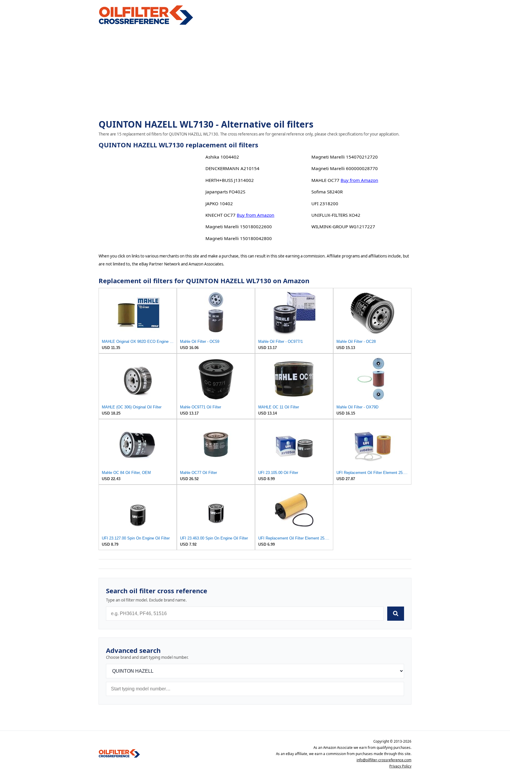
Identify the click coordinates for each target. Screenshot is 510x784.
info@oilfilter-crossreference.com (384, 760)
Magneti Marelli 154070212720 (344, 157)
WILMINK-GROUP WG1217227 (343, 226)
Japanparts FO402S (225, 192)
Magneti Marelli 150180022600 (238, 226)
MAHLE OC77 (325, 180)
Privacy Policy (400, 766)
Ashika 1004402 (222, 157)
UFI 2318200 (324, 203)
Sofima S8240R (327, 192)
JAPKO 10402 (219, 203)
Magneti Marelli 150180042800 (238, 238)
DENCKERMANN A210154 (232, 168)
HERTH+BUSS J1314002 (229, 180)
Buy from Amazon (255, 215)
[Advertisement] (255, 72)
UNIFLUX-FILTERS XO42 (335, 215)
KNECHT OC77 (220, 215)
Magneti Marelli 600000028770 (344, 168)
